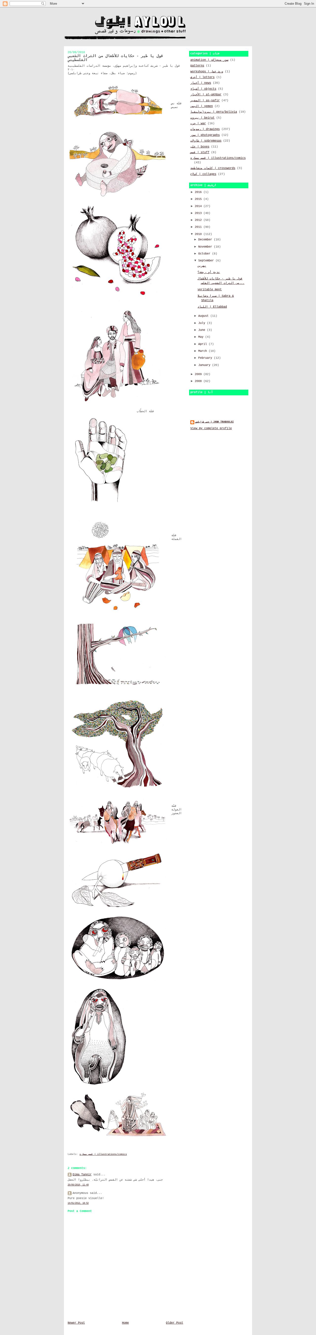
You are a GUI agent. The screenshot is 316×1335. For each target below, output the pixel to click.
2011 (199, 227)
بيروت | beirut (202, 118)
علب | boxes (199, 146)
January (205, 365)
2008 (199, 381)
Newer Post (76, 1323)
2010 (199, 234)
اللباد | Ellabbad (212, 307)
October (205, 253)
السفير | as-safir (205, 100)
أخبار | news (200, 83)
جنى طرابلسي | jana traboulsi (214, 422)
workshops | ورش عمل (206, 71)
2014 (199, 206)
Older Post (174, 1323)
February (206, 358)
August (204, 316)
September (207, 260)
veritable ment (210, 289)
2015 (199, 199)
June (202, 330)
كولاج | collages (203, 174)
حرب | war (198, 123)
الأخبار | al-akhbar (205, 94)
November (206, 247)
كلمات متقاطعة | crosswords (212, 168)
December (206, 239)
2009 (199, 374)
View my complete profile (211, 428)
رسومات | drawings (205, 129)
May (201, 337)
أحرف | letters (202, 77)
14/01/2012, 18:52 (78, 1203)
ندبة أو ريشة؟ (209, 272)
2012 (199, 220)
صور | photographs (205, 135)
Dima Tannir (82, 1174)
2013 (199, 213)
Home (125, 1323)
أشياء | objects (203, 89)
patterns (197, 65)
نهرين (202, 266)
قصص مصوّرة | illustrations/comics (103, 1154)
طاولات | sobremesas (205, 141)
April (203, 344)
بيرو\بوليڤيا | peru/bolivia (213, 112)
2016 (199, 192)
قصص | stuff (199, 152)
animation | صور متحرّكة (209, 60)
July (202, 323)
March (203, 351)
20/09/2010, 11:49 (78, 1185)
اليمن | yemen (201, 106)
